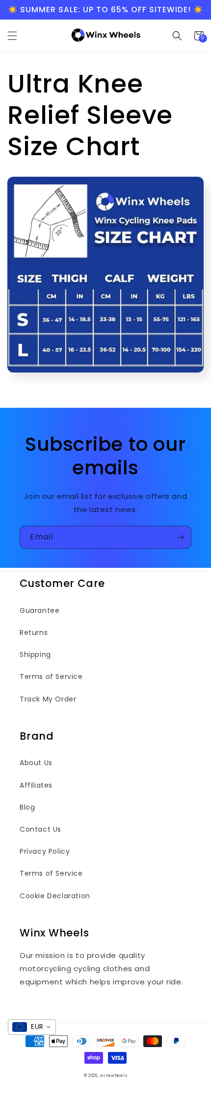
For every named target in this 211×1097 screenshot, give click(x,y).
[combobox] (32, 1027)
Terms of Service (51, 676)
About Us (36, 763)
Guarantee (39, 610)
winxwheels (113, 1075)
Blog (27, 807)
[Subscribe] (180, 537)
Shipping (35, 654)
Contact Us (40, 829)
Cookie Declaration (55, 896)
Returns (34, 632)
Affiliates (36, 785)
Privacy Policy (45, 851)
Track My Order (48, 699)
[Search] (177, 36)
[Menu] (12, 36)
